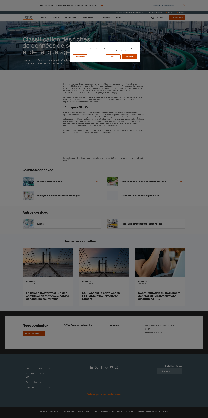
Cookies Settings (80, 56)
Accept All (129, 56)
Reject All (113, 56)
